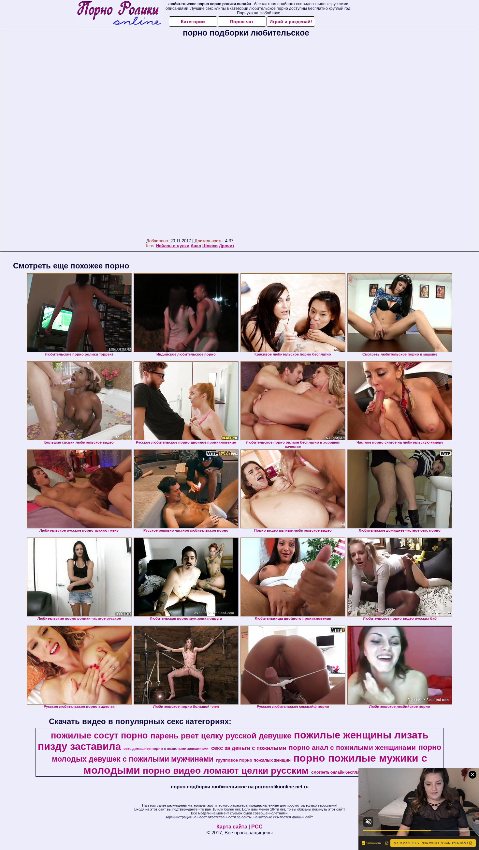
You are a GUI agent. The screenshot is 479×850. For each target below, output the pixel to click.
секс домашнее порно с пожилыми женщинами (166, 749)
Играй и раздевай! (290, 21)
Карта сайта (231, 826)
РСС (257, 826)
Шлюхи (210, 245)
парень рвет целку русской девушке (221, 735)
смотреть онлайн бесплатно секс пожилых (353, 772)
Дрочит (226, 245)
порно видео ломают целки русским (226, 771)
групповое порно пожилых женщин (253, 760)
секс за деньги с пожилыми (248, 748)
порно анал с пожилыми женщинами (352, 747)
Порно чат (242, 21)
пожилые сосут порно (99, 735)
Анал (196, 245)
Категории (193, 21)
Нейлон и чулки (172, 245)
